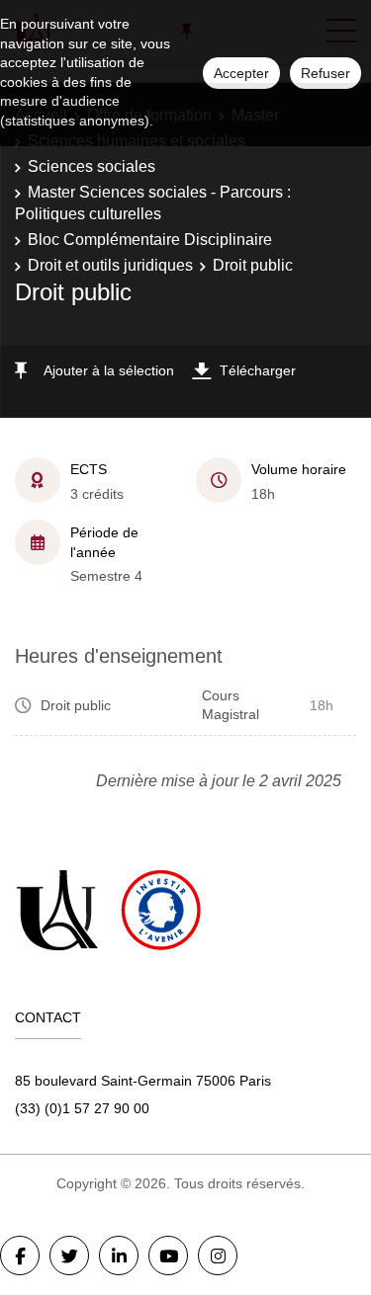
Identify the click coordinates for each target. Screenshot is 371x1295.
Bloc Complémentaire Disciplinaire (150, 239)
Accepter (241, 73)
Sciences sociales (91, 166)
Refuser (325, 73)
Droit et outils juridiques (110, 265)
